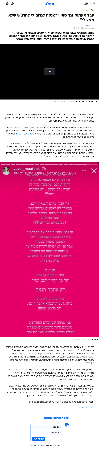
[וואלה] (49, 3)
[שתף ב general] (7, 3)
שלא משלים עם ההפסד (28, 134)
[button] (86, 3)
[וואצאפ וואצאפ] (12, 3)
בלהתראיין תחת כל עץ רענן (24, 127)
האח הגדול (90, 408)
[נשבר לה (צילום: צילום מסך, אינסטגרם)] (49, 252)
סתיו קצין (81, 408)
